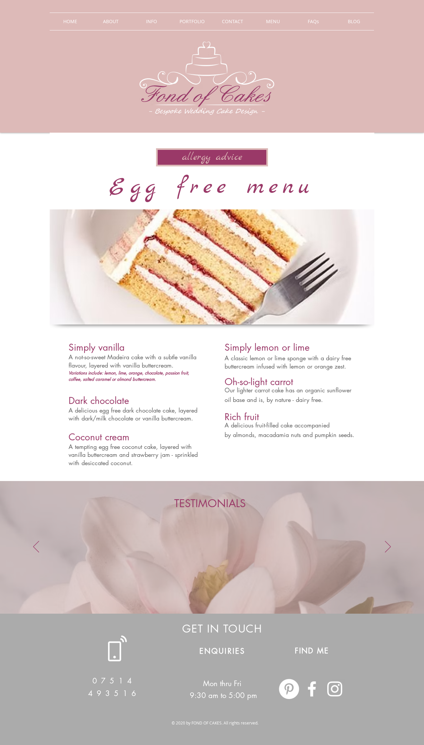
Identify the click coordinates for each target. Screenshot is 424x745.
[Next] (388, 547)
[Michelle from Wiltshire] (227, 597)
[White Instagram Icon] (335, 689)
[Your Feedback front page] (167, 597)
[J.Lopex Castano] (197, 597)
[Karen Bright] (251, 597)
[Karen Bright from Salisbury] (203, 597)
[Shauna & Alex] (179, 597)
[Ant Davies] (257, 597)
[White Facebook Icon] (312, 689)
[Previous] (36, 547)
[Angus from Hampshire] (209, 597)
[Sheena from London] (239, 597)
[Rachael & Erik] (173, 597)
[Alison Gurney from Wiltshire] (233, 597)
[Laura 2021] (185, 597)
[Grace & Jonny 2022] (191, 597)
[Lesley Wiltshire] (245, 597)
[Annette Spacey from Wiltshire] (215, 597)
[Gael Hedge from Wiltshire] (221, 597)
